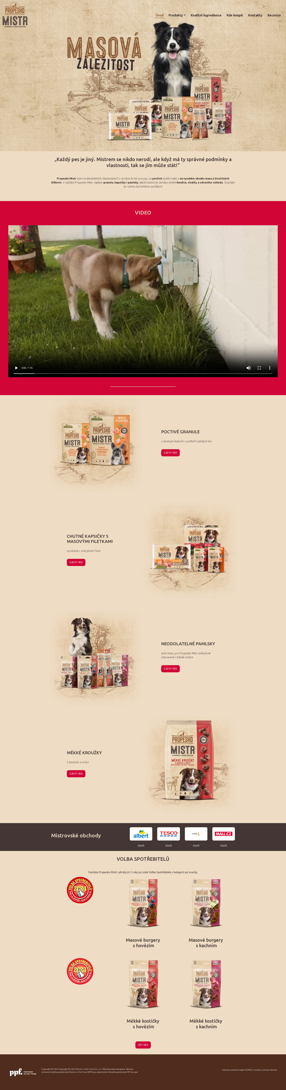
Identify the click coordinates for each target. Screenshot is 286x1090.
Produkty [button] (175, 15)
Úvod (160, 15)
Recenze (274, 15)
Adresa (265, 1070)
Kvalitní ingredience (206, 15)
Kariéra (273, 1070)
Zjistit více (170, 452)
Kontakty (255, 15)
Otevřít (141, 845)
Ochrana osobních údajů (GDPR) (237, 1070)
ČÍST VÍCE (143, 1045)
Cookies (257, 1070)
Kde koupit (234, 15)
